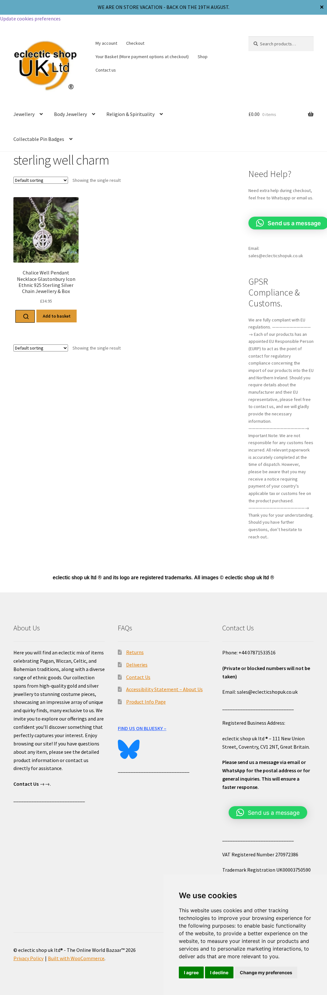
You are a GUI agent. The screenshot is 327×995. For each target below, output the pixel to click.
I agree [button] (191, 972)
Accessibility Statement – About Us (164, 689)
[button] (268, 812)
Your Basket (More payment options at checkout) (142, 56)
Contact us (105, 70)
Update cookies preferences (30, 18)
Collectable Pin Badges (38, 139)
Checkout (135, 43)
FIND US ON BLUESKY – (142, 728)
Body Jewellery (70, 114)
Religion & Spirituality (130, 114)
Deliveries (137, 664)
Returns (135, 652)
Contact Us (138, 677)
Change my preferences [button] (266, 972)
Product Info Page (146, 701)
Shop (203, 56)
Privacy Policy (28, 958)
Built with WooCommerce (76, 958)
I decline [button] (219, 972)
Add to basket (57, 316)
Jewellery (23, 114)
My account (106, 43)
